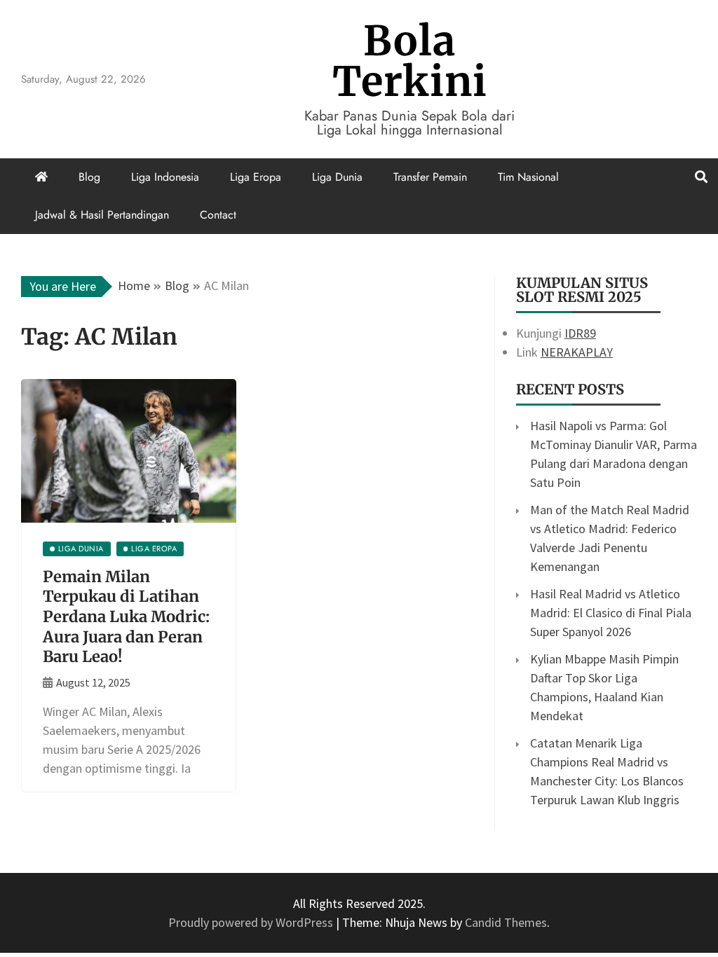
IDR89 (580, 333)
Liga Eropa (255, 177)
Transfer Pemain (430, 177)
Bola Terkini (409, 61)
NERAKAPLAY (577, 352)
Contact (218, 215)
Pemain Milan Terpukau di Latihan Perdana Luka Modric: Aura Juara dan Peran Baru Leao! (126, 616)
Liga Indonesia (165, 177)
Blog (89, 177)
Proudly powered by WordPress (252, 922)
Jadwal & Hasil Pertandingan (102, 215)
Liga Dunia (337, 177)
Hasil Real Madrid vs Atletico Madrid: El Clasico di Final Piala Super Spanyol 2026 (610, 613)
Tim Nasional (528, 177)
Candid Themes (506, 922)
